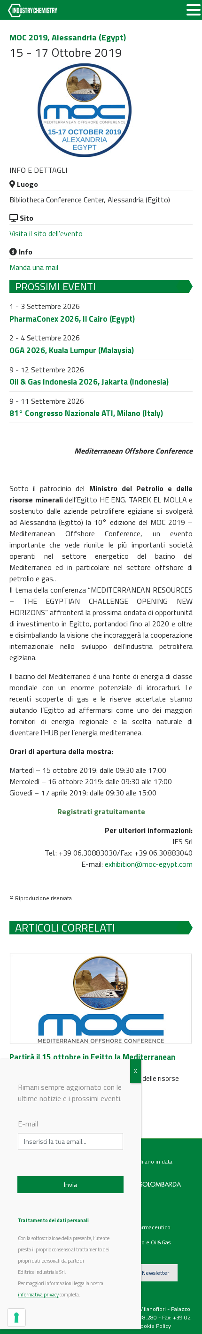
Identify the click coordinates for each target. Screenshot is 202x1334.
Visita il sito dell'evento (46, 233)
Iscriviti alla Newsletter (141, 1272)
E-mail (28, 1123)
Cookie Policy (154, 1325)
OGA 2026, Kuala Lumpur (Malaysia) (71, 350)
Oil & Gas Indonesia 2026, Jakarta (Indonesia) (89, 382)
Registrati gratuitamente (101, 811)
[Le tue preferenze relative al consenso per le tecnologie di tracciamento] (16, 1317)
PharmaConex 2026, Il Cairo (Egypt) (72, 319)
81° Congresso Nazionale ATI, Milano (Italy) (86, 413)
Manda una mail (33, 267)
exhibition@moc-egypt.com (149, 864)
